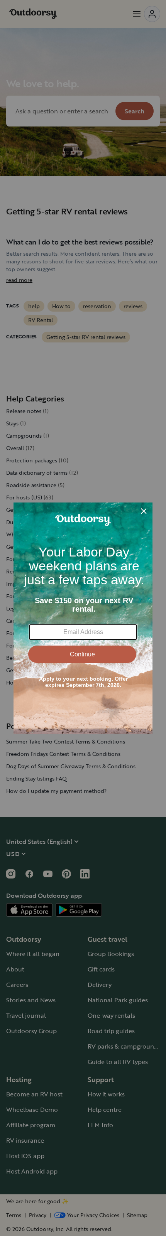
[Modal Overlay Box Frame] (83, 618)
